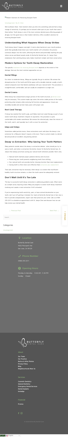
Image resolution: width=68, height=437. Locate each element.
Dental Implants (23, 389)
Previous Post (15, 210)
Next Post (54, 210)
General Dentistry (24, 384)
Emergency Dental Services (27, 386)
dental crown (56, 96)
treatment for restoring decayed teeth (25, 67)
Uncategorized (9, 23)
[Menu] (61, 6)
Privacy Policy (23, 364)
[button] (65, 215)
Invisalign (21, 391)
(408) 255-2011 (23, 261)
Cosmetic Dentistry (24, 381)
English (10, 435)
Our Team (21, 356)
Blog (19, 366)
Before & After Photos (26, 361)
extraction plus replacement (49, 165)
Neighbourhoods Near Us (26, 368)
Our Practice (22, 359)
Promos (20, 404)
